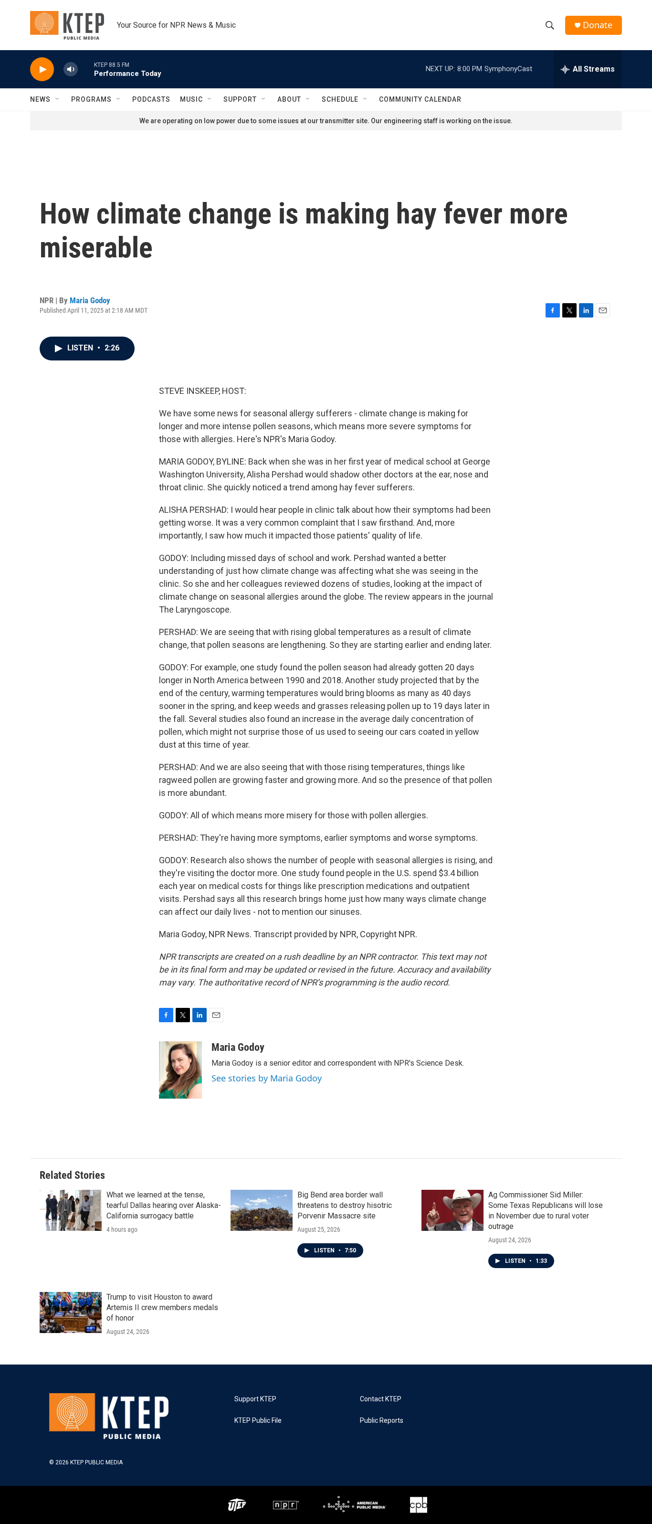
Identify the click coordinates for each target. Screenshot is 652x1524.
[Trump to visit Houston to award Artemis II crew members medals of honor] (71, 1312)
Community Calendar (420, 99)
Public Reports (381, 1420)
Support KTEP (255, 1399)
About (289, 99)
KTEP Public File (258, 1420)
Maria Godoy (90, 300)
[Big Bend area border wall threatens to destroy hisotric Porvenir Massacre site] (262, 1210)
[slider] (85, 69)
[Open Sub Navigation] (58, 99)
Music (191, 99)
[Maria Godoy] (180, 1070)
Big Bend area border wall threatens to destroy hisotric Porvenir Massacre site (344, 1205)
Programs (91, 99)
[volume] (71, 69)
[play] (42, 69)
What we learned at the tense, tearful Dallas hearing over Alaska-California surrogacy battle (163, 1205)
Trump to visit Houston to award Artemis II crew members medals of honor (162, 1307)
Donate (597, 25)
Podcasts (151, 99)
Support (240, 99)
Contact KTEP (380, 1399)
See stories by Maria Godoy (266, 1078)
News (40, 99)
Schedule (340, 99)
